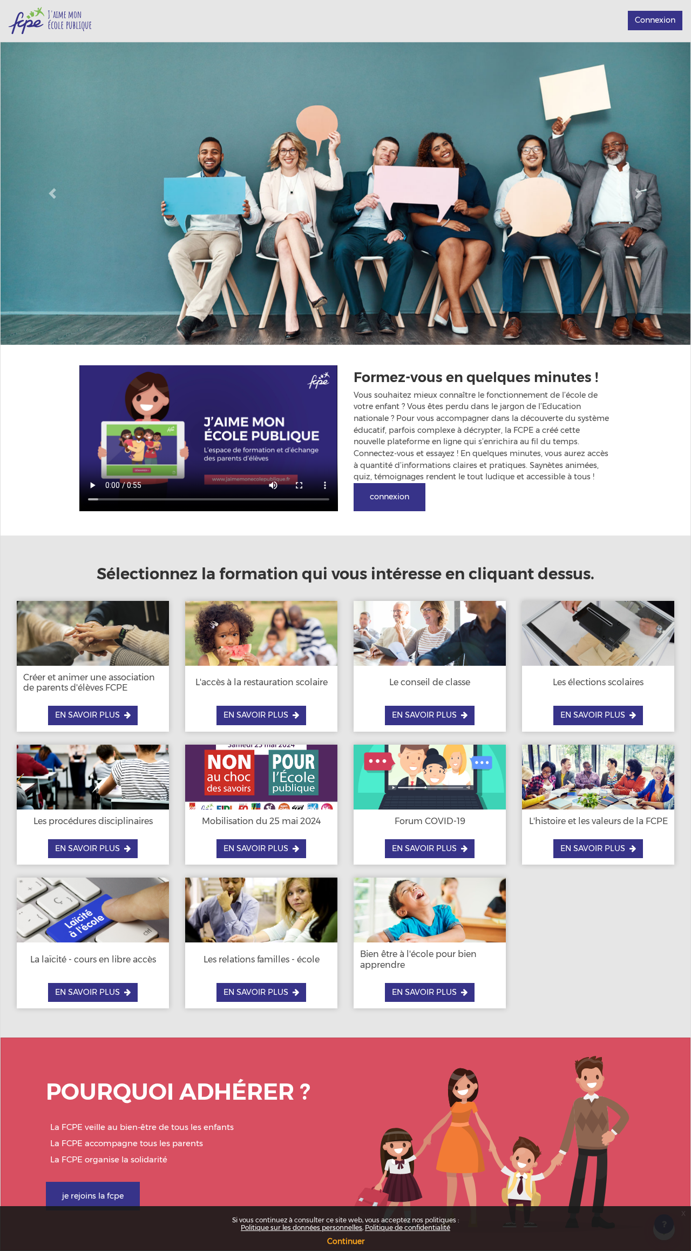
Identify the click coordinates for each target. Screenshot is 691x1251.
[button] (52, 193)
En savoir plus (87, 715)
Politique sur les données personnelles (301, 1227)
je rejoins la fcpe (93, 1196)
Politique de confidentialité (407, 1227)
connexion (389, 496)
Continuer (345, 1241)
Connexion (655, 20)
